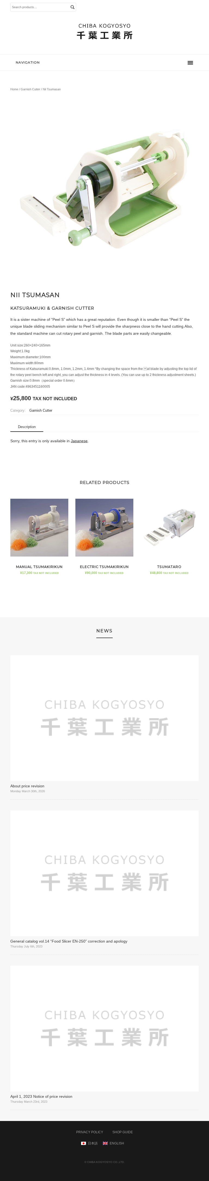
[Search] (72, 6)
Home (14, 89)
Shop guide (122, 1132)
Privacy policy (89, 1132)
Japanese (79, 441)
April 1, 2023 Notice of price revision (41, 1096)
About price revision (27, 786)
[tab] (26, 427)
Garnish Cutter (30, 89)
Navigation (28, 62)
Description (27, 427)
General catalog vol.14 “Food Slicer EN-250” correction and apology (68, 941)
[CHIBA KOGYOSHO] (104, 44)
